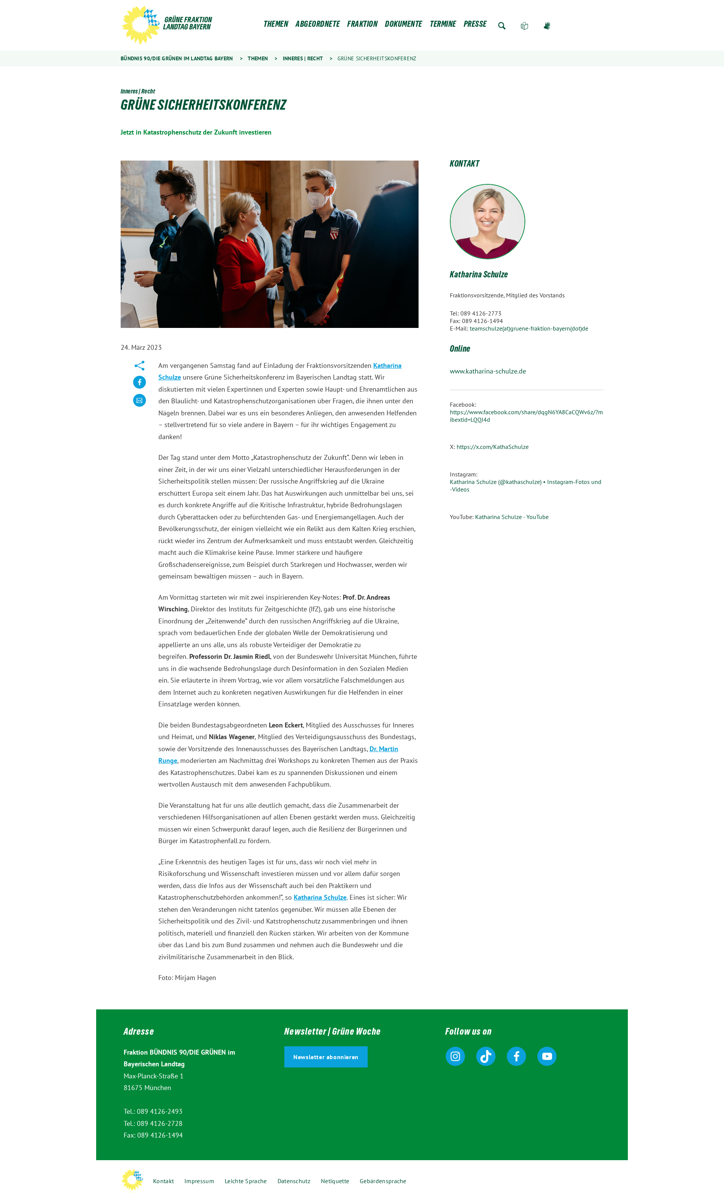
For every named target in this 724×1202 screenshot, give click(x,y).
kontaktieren (139, 406)
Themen (276, 26)
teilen (139, 388)
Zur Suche (502, 26)
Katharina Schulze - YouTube (512, 517)
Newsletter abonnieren (326, 1057)
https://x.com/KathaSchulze (493, 446)
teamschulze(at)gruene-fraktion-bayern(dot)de (529, 328)
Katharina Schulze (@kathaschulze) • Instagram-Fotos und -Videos (525, 485)
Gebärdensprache (547, 26)
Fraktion (362, 26)
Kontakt (163, 1181)
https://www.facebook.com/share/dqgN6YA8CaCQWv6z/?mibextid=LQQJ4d (526, 415)
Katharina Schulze (320, 897)
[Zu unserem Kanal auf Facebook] (516, 1056)
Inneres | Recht (303, 58)
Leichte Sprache (524, 26)
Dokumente (403, 26)
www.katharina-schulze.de (488, 371)
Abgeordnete (318, 26)
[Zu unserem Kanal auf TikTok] (486, 1056)
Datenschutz (294, 1181)
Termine (443, 26)
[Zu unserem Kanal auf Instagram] (455, 1056)
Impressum (199, 1181)
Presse (475, 26)
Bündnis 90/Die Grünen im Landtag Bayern (177, 58)
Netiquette (335, 1181)
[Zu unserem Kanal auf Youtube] (547, 1056)
